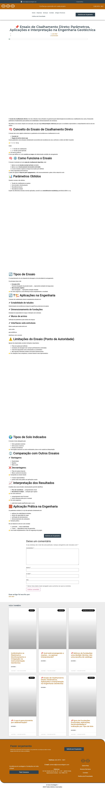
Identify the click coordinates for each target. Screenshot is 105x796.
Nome (28, 567)
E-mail (28, 573)
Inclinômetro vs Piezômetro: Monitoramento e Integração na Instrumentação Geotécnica (18, 658)
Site (27, 579)
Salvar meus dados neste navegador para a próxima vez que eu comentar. (49, 586)
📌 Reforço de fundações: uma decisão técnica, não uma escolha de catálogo (81, 655)
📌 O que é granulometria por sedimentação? (22, 721)
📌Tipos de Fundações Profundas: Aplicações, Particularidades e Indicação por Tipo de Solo (82, 723)
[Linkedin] (83, 761)
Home (33, 13)
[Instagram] (88, 761)
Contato (51, 13)
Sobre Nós (85, 765)
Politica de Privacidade (38, 16)
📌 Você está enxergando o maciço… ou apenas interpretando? (52, 655)
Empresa (39, 13)
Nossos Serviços (85, 769)
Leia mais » (13, 666)
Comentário (30, 548)
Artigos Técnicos (60, 13)
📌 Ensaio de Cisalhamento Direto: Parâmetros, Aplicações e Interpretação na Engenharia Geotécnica (52, 681)
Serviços (45, 13)
